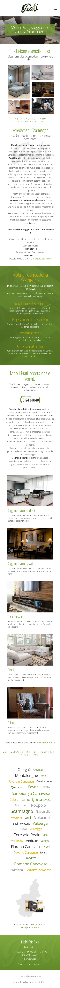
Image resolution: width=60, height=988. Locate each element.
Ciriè (45, 835)
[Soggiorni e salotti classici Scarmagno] (30, 544)
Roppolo (38, 805)
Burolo (23, 829)
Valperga (40, 823)
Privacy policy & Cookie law (30, 976)
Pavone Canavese (26, 852)
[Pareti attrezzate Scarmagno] (30, 596)
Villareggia (36, 829)
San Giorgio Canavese (31, 793)
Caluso (14, 799)
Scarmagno (22, 811)
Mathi (47, 846)
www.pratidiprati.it (46, 742)
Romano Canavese (30, 864)
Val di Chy (17, 841)
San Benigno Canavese (36, 800)
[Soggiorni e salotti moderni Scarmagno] (30, 491)
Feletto (46, 787)
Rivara (43, 852)
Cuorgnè (23, 769)
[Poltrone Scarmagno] (30, 703)
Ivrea (43, 775)
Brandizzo (30, 858)
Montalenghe (26, 775)
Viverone (16, 818)
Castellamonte (44, 781)
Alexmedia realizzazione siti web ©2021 (29, 982)
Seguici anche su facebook (30, 964)
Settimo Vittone (21, 823)
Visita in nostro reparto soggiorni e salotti (30, 120)
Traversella (43, 811)
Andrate (32, 840)
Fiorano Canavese (26, 846)
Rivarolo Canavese (21, 781)
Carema (45, 840)
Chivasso (38, 769)
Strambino (16, 870)
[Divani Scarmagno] (30, 650)
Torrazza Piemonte (38, 870)
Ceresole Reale (26, 834)
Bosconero (21, 805)
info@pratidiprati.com (42, 258)
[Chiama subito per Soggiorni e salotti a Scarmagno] (30, 399)
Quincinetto (18, 787)
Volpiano (42, 817)
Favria (33, 786)
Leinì (27, 817)
